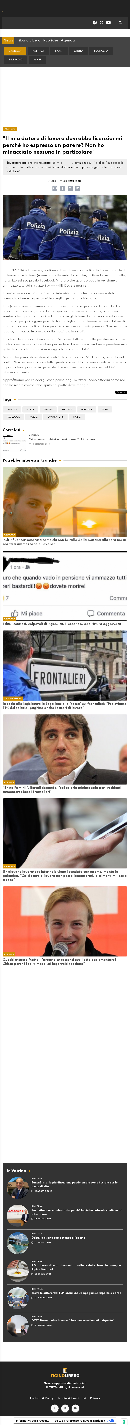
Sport (59, 51)
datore (67, 409)
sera (105, 409)
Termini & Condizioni (71, 1398)
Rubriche (50, 40)
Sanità (78, 51)
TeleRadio (16, 60)
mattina (86, 409)
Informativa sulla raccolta (32, 1420)
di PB (53, 181)
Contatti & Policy (41, 1398)
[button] (55, 1408)
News (8, 40)
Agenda (68, 40)
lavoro (12, 409)
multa (30, 409)
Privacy (95, 1398)
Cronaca (15, 51)
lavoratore (55, 417)
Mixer (37, 60)
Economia (101, 51)
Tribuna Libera (28, 40)
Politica (38, 51)
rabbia (33, 417)
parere (48, 409)
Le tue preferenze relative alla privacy (80, 1420)
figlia (77, 417)
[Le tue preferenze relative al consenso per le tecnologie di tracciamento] (124, 1422)
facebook (13, 417)
